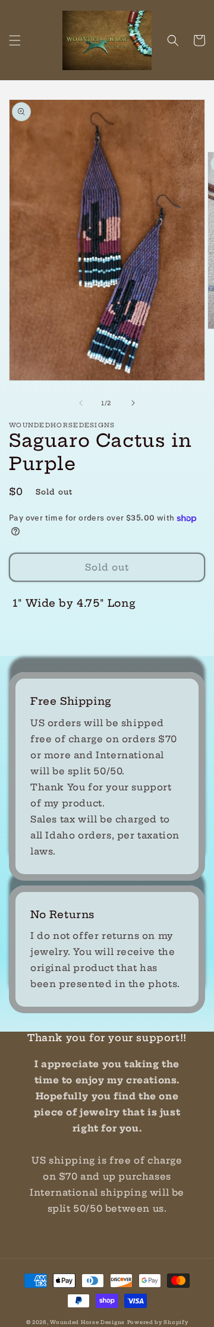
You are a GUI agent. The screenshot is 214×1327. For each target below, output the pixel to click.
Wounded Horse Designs (87, 1322)
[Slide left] (81, 403)
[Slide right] (133, 403)
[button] (15, 40)
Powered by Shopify (157, 1322)
